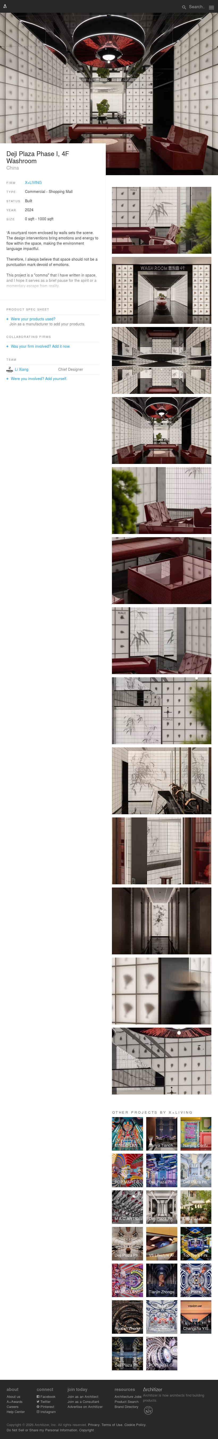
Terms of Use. (112, 1424)
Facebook (47, 1396)
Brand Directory (127, 1406)
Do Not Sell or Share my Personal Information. (42, 1429)
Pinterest (46, 1406)
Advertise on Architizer (85, 1406)
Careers (13, 1406)
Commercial (35, 191)
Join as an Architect (83, 1396)
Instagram (47, 1411)
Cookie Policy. (135, 1424)
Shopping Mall (61, 191)
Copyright (86, 1429)
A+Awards (15, 1401)
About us (13, 1396)
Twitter (45, 1401)
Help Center (16, 1411)
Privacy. (94, 1424)
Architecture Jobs (128, 1396)
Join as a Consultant (83, 1401)
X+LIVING (33, 182)
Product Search (127, 1401)
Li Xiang (21, 369)
